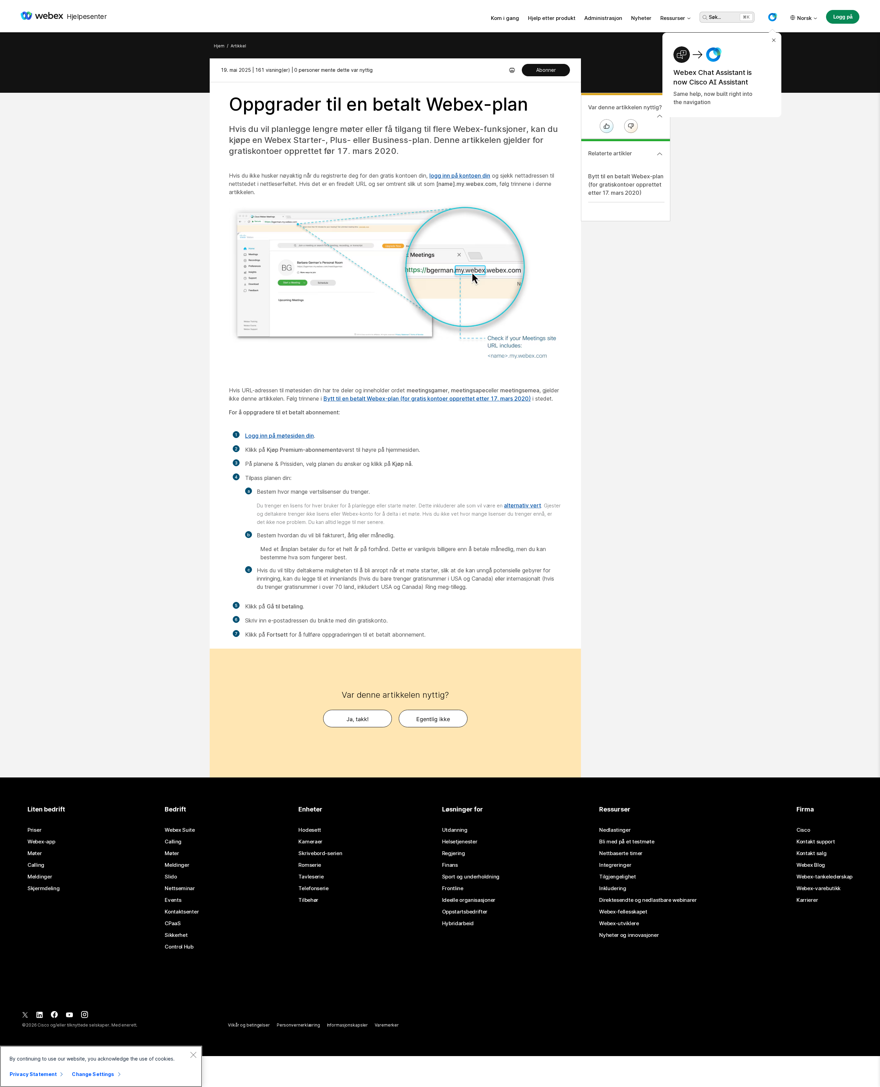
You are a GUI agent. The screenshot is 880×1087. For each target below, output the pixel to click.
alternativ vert (522, 505)
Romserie (309, 865)
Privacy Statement (33, 1074)
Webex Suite (180, 830)
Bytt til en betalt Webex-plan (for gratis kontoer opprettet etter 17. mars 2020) (427, 398)
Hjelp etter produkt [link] (551, 18)
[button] (772, 17)
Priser (34, 830)
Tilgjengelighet (617, 876)
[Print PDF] (512, 70)
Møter (35, 853)
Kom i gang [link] (505, 18)
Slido (171, 876)
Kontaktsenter (182, 911)
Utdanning (455, 830)
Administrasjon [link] (603, 18)
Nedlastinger (614, 830)
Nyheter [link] (641, 18)
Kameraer (310, 841)
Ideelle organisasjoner (468, 900)
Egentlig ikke (433, 719)
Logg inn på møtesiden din (279, 435)
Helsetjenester (459, 841)
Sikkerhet (176, 935)
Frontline (452, 888)
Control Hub (179, 946)
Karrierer (807, 900)
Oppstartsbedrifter (465, 911)
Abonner (546, 70)
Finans (450, 865)
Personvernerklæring (298, 1025)
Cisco (803, 830)
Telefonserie (313, 888)
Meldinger (40, 876)
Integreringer (615, 865)
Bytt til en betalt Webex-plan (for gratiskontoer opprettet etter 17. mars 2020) (625, 184)
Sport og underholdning (470, 876)
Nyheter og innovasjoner (629, 935)
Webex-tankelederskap (824, 876)
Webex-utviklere (619, 923)
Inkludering (612, 888)
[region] (101, 1066)
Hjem (219, 45)
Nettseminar (180, 888)
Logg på (842, 17)
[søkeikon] (705, 17)
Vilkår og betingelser (249, 1025)
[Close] (193, 1054)
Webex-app (41, 841)
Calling (36, 865)
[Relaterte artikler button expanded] (659, 153)
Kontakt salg (811, 853)
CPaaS (173, 923)
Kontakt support (815, 841)
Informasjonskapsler (347, 1025)
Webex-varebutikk (818, 888)
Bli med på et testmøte (626, 841)
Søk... (715, 17)
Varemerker (387, 1025)
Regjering (453, 853)
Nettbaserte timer (620, 853)
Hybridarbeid (458, 923)
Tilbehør (308, 900)
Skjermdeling (43, 888)
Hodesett (309, 830)
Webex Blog (810, 865)
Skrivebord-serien (320, 853)
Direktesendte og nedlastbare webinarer (648, 900)
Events (173, 900)
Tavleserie (310, 876)
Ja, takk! (357, 719)
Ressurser (672, 18)
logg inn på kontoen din (459, 175)
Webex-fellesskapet (623, 911)
